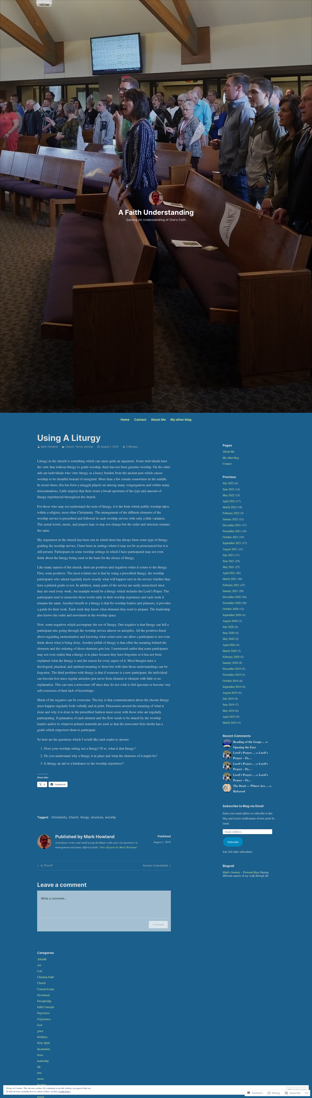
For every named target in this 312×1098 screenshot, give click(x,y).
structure (97, 817)
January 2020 (230, 662)
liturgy (84, 817)
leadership (43, 1061)
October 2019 (230, 681)
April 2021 (229, 573)
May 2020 (228, 639)
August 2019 (230, 692)
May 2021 (228, 567)
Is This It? (44, 866)
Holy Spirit (43, 1043)
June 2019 (228, 704)
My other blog (180, 419)
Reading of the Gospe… (249, 742)
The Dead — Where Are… (250, 786)
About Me (158, 419)
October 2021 (230, 537)
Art (39, 965)
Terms (79, 446)
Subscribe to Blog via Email (243, 806)
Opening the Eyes (244, 747)
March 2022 (230, 507)
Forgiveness (44, 1019)
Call (39, 971)
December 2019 (232, 668)
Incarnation (43, 1049)
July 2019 (228, 698)
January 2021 (230, 591)
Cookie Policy (64, 1091)
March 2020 (230, 651)
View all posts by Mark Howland (118, 847)
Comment (158, 924)
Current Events (45, 989)
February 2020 (231, 657)
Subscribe (233, 842)
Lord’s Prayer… (244, 752)
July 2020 (228, 627)
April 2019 (229, 716)
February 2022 (231, 513)
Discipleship (44, 1001)
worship (88, 446)
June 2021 (228, 561)
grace (40, 1031)
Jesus (40, 1055)
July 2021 (228, 555)
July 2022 (228, 483)
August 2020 (230, 621)
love (39, 1073)
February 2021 (231, 585)
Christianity (59, 817)
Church (69, 446)
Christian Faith (45, 977)
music (40, 1079)
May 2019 (228, 710)
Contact (140, 419)
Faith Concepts (45, 1007)
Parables (42, 1085)
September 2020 (232, 615)
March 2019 (230, 722)
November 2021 (232, 531)
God (39, 1025)
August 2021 (230, 549)
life (39, 1067)
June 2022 (228, 489)
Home (125, 419)
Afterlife (42, 959)
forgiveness (43, 1013)
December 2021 (232, 525)
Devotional (43, 995)
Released (239, 791)
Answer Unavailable (155, 866)
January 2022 (230, 519)
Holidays (42, 1037)
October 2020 (230, 609)
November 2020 (232, 603)
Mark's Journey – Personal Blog (241, 872)
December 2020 (232, 597)
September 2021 (232, 543)
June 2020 (228, 633)
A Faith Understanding (156, 212)
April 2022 (229, 501)
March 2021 (230, 579)
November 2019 (232, 674)
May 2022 (228, 495)
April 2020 (229, 645)
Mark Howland (49, 446)
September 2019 (232, 686)
